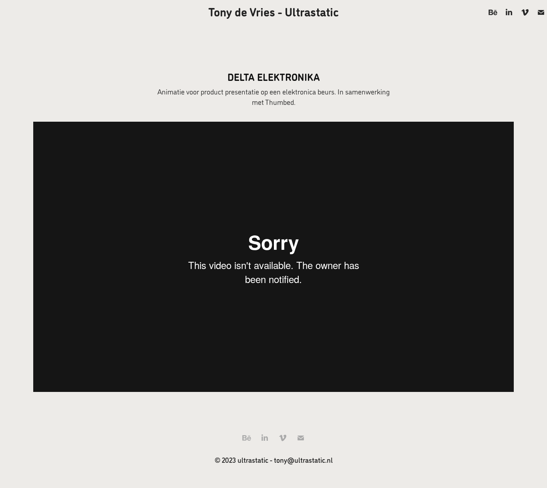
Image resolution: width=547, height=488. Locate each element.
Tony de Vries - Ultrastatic (273, 11)
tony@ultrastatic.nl (303, 459)
